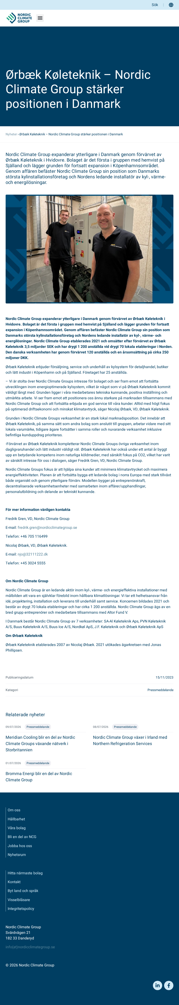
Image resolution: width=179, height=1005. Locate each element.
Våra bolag (17, 828)
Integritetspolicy (21, 909)
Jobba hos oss (20, 846)
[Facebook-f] (168, 985)
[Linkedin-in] (157, 985)
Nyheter (11, 134)
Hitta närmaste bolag (25, 873)
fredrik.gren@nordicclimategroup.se (47, 527)
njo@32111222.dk (33, 554)
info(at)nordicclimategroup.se (30, 947)
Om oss (14, 810)
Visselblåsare (19, 900)
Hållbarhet (16, 819)
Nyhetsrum (17, 855)
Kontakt (14, 882)
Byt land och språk (23, 891)
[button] (40, 18)
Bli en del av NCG (22, 837)
